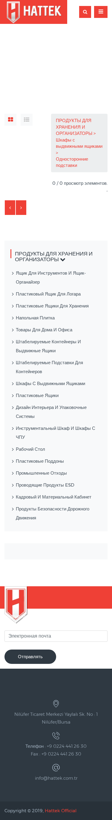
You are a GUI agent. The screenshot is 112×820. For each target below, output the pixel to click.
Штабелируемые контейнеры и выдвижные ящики (48, 346)
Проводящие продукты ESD (45, 485)
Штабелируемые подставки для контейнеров (49, 367)
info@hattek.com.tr (56, 778)
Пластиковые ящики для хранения (52, 306)
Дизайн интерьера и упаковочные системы (51, 411)
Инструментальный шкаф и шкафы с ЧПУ (55, 432)
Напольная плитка (35, 318)
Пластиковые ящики (37, 395)
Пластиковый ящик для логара (48, 294)
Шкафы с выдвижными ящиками (79, 143)
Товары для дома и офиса (44, 330)
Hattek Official (60, 810)
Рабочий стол (30, 449)
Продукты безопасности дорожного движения (52, 513)
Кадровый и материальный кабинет (53, 497)
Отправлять (30, 656)
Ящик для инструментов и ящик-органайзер (51, 277)
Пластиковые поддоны (40, 461)
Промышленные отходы (41, 473)
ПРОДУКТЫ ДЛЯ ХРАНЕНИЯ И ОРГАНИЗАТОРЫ (74, 127)
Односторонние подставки (72, 162)
